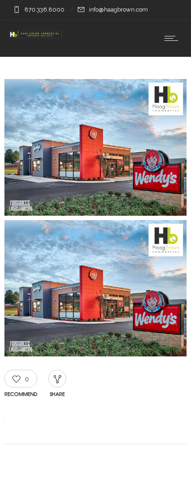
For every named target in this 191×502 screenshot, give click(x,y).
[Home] (35, 34)
